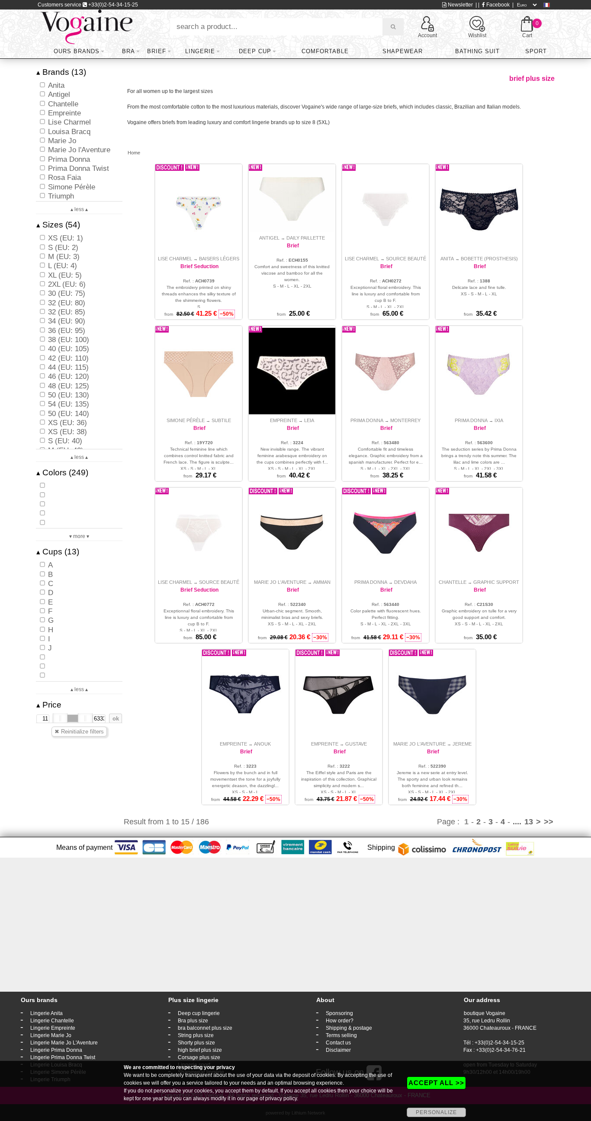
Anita (447, 258)
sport (536, 51)
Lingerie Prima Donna (56, 1050)
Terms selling (341, 1035)
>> (548, 821)
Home (134, 152)
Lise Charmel (175, 258)
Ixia (499, 420)
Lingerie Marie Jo (50, 1035)
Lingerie (200, 51)
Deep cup (255, 51)
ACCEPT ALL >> (436, 1082)
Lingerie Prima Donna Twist (62, 1057)
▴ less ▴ (79, 209)
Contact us (338, 1043)
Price (48, 704)
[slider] (60, 718)
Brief (156, 51)
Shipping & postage (349, 1028)
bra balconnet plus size (205, 1028)
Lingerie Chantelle (52, 1021)
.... (517, 821)
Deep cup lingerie (199, 1013)
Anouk (262, 743)
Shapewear (402, 51)
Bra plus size (193, 1021)
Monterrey (405, 420)
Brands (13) (61, 72)
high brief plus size (200, 1050)
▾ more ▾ (79, 536)
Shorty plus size (196, 1043)
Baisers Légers (219, 258)
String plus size (196, 1035)
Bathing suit (477, 51)
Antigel (269, 237)
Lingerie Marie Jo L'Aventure (64, 1043)
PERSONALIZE (436, 1112)
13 (528, 821)
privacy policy (281, 1098)
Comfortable (325, 51)
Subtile (221, 420)
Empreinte (283, 420)
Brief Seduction (199, 266)
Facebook (497, 5)
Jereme (462, 743)
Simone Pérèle (186, 420)
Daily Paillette (305, 237)
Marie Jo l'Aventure (280, 582)
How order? (339, 1021)
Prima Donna (366, 420)
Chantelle (452, 582)
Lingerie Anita (46, 1013)
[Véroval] (86, 26)
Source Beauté (406, 258)
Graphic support (496, 582)
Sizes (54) (58, 224)
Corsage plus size (199, 1057)
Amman (322, 582)
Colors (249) (62, 472)
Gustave (356, 743)
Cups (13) (57, 551)
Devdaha (405, 582)
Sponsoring (339, 1013)
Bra (128, 51)
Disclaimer (338, 1050)
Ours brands (77, 51)
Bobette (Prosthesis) (489, 258)
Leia (309, 420)
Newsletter (459, 5)
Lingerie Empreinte (52, 1028)
